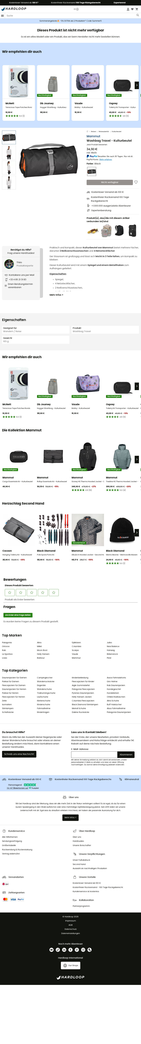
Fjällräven (76, 643)
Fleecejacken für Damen (13, 685)
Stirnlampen (7, 708)
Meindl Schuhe (79, 708)
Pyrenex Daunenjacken (83, 693)
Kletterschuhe (43, 701)
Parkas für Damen (10, 682)
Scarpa (75, 650)
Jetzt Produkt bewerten (97, 145)
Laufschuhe (42, 697)
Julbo (109, 643)
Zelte (4, 701)
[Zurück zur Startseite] (89, 132)
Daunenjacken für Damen (14, 678)
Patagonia (7, 643)
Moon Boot (42, 650)
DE (75, 9)
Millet (39, 646)
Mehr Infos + (56, 295)
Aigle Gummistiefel (81, 685)
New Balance (113, 646)
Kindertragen (43, 712)
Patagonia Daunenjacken (119, 712)
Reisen (93, 131)
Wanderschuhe (44, 689)
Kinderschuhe (43, 705)
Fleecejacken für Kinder (83, 682)
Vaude (75, 654)
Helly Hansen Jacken (82, 697)
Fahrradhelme (43, 708)
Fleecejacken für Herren (13, 697)
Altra (39, 643)
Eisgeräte (41, 685)
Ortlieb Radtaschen (116, 697)
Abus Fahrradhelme (116, 708)
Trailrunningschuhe (46, 693)
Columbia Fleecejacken (83, 701)
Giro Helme (112, 682)
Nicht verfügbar (109, 182)
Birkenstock (112, 654)
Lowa (4, 658)
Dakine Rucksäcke (80, 712)
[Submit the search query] (138, 16)
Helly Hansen (43, 654)
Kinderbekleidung (80, 678)
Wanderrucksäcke (45, 682)
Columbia (76, 646)
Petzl (109, 658)
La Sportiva (7, 654)
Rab (4, 650)
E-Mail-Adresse (79, 749)
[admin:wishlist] (136, 182)
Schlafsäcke (8, 712)
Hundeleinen (113, 693)
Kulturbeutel (116, 131)
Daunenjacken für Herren (14, 689)
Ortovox (6, 646)
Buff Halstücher (114, 705)
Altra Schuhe (113, 701)
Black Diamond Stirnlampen (85, 705)
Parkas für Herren (10, 693)
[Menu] (2, 15)
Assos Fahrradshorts (116, 678)
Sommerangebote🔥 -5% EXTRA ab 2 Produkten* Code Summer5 (71, 21)
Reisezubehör (104, 131)
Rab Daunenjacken (116, 685)
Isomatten (7, 705)
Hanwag (111, 650)
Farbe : (94, 164)
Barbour (41, 658)
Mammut (93, 136)
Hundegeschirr (114, 689)
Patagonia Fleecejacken (83, 689)
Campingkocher (44, 678)
